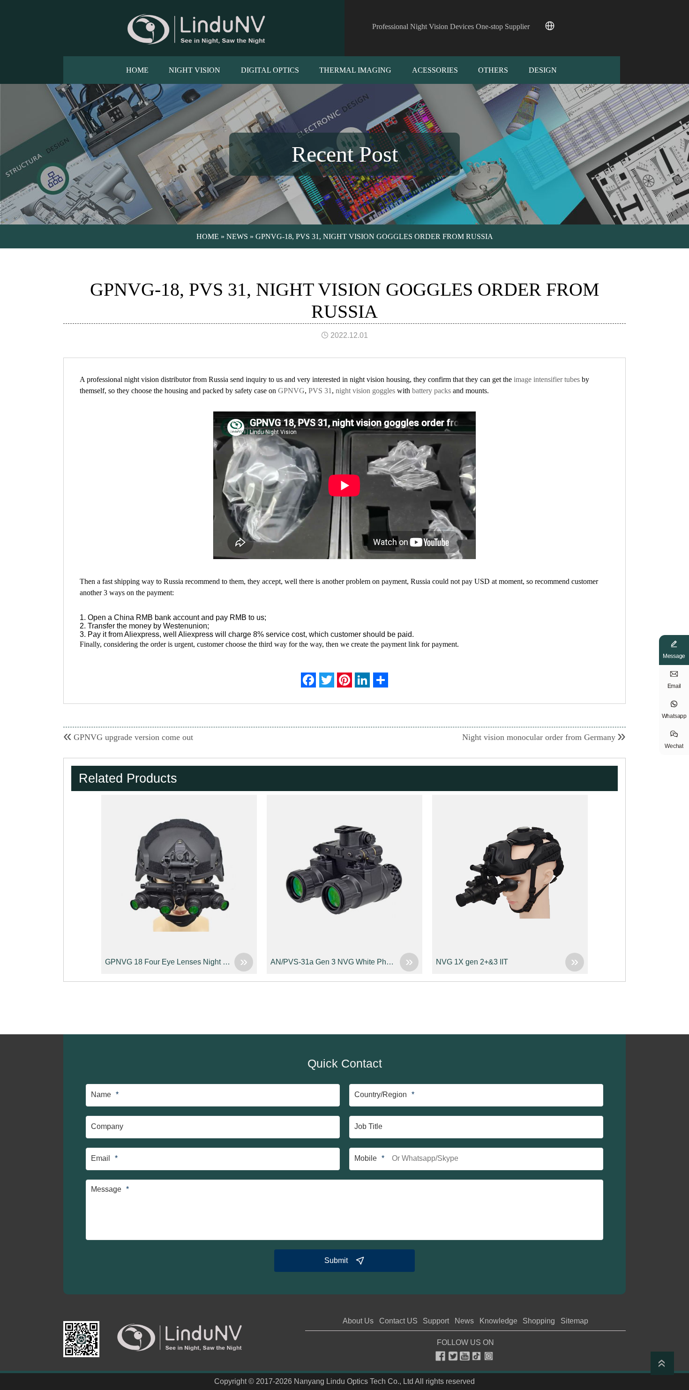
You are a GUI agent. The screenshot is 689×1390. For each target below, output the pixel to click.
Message (106, 1189)
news (237, 236)
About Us (358, 1321)
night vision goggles (365, 391)
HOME (137, 70)
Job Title (368, 1126)
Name (101, 1095)
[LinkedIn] (362, 680)
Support (436, 1321)
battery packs (431, 391)
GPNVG (291, 391)
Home (207, 236)
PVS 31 (320, 391)
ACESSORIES (435, 70)
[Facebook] (308, 680)
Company (107, 1126)
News (464, 1321)
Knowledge (498, 1321)
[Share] (380, 680)
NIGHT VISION (194, 70)
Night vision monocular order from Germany (538, 737)
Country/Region (380, 1095)
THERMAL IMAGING (355, 70)
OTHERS (493, 70)
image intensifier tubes (547, 379)
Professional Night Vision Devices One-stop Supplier (451, 26)
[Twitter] (326, 680)
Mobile (365, 1158)
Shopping (539, 1321)
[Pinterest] (344, 680)
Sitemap (574, 1321)
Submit (336, 1260)
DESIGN (543, 70)
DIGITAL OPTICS (270, 70)
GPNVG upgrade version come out (133, 737)
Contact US (398, 1321)
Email (100, 1158)
